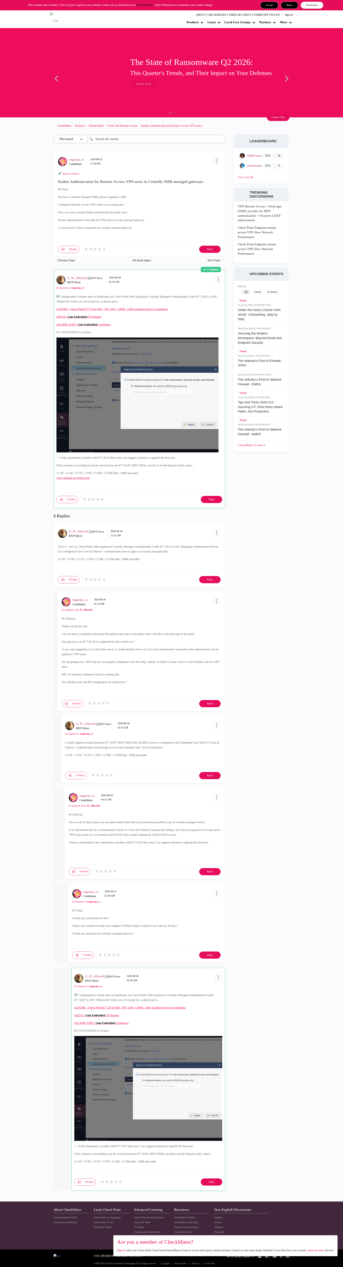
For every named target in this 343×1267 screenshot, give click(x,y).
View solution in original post (73, 477)
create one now (315, 1250)
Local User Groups (237, 22)
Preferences (312, 5)
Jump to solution (70, 173)
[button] (269, 5)
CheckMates (64, 125)
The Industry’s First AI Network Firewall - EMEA (260, 382)
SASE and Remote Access (122, 125)
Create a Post (278, 117)
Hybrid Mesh (96, 125)
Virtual (243, 300)
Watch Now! (77, 83)
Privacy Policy (145, 4)
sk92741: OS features (78, 316)
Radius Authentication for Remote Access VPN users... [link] (172, 125)
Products (193, 22)
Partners (265, 22)
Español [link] (218, 1217)
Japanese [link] (218, 1227)
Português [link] (219, 1232)
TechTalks (139, 1227)
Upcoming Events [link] (183, 1232)
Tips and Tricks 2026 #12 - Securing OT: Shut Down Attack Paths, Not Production (260, 407)
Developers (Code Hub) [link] (186, 1222)
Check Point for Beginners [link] (107, 1217)
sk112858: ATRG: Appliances (83, 324)
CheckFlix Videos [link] (103, 1227)
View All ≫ (245, 177)
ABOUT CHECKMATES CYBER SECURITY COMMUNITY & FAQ (238, 14)
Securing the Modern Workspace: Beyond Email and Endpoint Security (260, 338)
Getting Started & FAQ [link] (65, 1217)
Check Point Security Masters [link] (149, 1217)
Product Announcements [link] (186, 1227)
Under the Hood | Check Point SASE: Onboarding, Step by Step (259, 314)
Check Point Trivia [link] (103, 1222)
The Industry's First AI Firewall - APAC (260, 363)
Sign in (121, 1250)
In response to (70, 288)
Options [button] (220, 125)
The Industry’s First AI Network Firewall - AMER (260, 432)
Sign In (289, 14)
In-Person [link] (272, 292)
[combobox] (156, 139)
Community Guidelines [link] (65, 1222)
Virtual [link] (257, 292)
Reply (210, 249)
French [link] (217, 1222)
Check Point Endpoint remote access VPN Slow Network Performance (257, 232)
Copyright (165, 1263)
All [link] (246, 292)
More (283, 22)
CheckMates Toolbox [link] (184, 1217)
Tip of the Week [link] (142, 1222)
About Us (196, 1263)
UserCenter (210, 1263)
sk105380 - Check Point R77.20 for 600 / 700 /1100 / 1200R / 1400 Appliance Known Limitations (112, 309)
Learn (211, 22)
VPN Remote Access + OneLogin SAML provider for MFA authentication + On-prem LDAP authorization (260, 213)
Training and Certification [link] (147, 1232)
